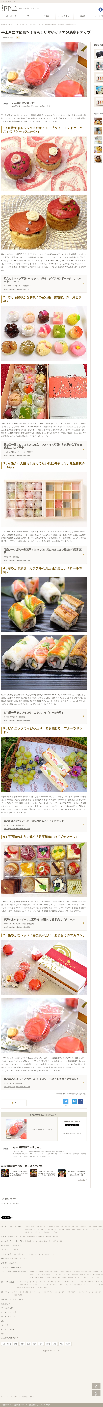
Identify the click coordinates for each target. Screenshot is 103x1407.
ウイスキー (33, 1292)
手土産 (29, 1241)
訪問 (17, 1236)
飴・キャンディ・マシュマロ (26, 1287)
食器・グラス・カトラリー (11, 1299)
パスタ (55, 1274)
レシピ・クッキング (58, 1241)
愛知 (41, 1344)
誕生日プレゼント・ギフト (39, 1226)
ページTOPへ (96, 1401)
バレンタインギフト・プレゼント (87, 1229)
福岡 (34, 1344)
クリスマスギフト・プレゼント (54, 1229)
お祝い (27, 1226)
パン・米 (84, 1271)
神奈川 (68, 1344)
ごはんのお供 (48, 1271)
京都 (22, 1344)
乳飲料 (20, 1295)
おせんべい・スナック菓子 (73, 1284)
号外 (3, 1334)
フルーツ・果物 (41, 1287)
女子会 (41, 1241)
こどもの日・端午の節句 (10, 1267)
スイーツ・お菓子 (7, 1282)
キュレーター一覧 (6, 1396)
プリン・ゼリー (70, 1282)
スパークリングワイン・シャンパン (49, 1292)
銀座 (55, 1344)
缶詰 (48, 1277)
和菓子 (62, 1284)
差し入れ (16, 1203)
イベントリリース (7, 1329)
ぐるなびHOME (6, 1405)
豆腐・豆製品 (34, 1277)
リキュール (89, 1292)
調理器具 (4, 1304)
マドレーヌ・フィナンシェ (32, 1284)
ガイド (3, 1325)
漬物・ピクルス (59, 1271)
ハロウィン (5, 1250)
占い (3, 1321)
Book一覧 (17, 1396)
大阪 (61, 1344)
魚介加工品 (96, 1274)
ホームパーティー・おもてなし (12, 1241)
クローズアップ (7, 1317)
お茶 (15, 1295)
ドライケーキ (47, 1284)
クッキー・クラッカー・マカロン (43, 1282)
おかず (61, 1274)
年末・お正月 (6, 1259)
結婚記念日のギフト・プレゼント (59, 1226)
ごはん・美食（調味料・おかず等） (14, 1272)
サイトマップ (41, 1405)
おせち (16, 1258)
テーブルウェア (7, 1308)
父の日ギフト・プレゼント (52, 1232)
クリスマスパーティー (49, 1254)
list (66, 1105)
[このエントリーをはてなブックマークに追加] (74, 1101)
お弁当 (54, 1277)
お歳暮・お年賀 (71, 1229)
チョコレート (59, 1282)
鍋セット (43, 1277)
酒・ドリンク (6, 1292)
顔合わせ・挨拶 (32, 1236)
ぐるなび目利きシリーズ (19, 1405)
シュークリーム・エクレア (84, 1282)
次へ (96, 1386)
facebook (100, 9)
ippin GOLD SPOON (8, 1338)
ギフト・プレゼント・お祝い (11, 1226)
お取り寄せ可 (7, 1344)
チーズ (32, 1274)
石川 (28, 1344)
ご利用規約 (32, 1405)
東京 (15, 1344)
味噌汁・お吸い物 (67, 1277)
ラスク (97, 1282)
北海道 (48, 1344)
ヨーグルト (69, 1271)
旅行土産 (48, 1236)
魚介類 (89, 1274)
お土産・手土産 (6, 1203)
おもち (25, 1258)
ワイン (16, 1292)
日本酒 (22, 1292)
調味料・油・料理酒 (36, 1271)
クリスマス (5, 1254)
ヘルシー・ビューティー (10, 1245)
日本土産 (55, 1236)
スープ (80, 1277)
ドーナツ (20, 1284)
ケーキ (19, 1282)
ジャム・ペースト (93, 1271)
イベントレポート (7, 1312)
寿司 (59, 1277)
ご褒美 (89, 1226)
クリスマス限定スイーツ (20, 1254)
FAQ (47, 1405)
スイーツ (15, 1249)
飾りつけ (47, 1241)
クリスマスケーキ (34, 1254)
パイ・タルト (27, 1282)
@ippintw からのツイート (51, 1351)
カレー (85, 1277)
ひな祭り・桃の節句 (8, 1263)
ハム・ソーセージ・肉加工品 (76, 1274)
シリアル (77, 1271)
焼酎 (26, 1292)
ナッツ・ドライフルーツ (43, 1274)
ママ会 (35, 1241)
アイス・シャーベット (90, 1284)
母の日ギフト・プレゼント (33, 1232)
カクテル (82, 1292)
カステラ (55, 1284)
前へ (96, 1393)
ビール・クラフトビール (69, 1292)
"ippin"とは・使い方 (28, 1396)
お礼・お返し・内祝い (79, 1226)
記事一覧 (81, 1180)
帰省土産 (41, 1236)
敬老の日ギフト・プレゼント (34, 1229)
